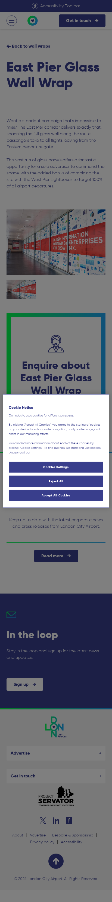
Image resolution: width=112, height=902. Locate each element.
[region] (56, 451)
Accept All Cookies (56, 495)
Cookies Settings (56, 467)
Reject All (56, 481)
